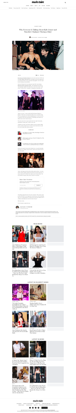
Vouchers (48, 5)
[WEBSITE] (30, 206)
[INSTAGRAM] (27, 206)
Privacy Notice (21, 188)
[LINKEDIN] (29, 206)
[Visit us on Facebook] (35, 408)
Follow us (38, 75)
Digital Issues (58, 8)
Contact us (38, 403)
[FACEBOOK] (26, 206)
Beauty (31, 5)
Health (36, 5)
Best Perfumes (53, 8)
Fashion (27, 5)
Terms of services (29, 187)
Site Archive (19, 403)
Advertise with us (55, 403)
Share (20, 75)
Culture (43, 5)
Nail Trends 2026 (39, 8)
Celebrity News (38, 26)
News (46, 37)
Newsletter (42, 75)
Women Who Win (64, 8)
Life (39, 5)
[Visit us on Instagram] (33, 408)
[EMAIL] (31, 206)
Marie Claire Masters (24, 8)
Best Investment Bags (46, 8)
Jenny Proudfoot (34, 37)
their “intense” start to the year (25, 79)
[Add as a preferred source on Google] (50, 408)
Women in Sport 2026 (17, 8)
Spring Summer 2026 (32, 8)
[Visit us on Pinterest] (38, 408)
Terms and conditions (46, 403)
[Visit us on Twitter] (30, 408)
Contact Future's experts (28, 403)
